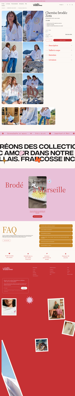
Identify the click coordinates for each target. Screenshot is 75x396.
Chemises (34, 272)
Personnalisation (14, 3)
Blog (50, 274)
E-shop (3, 3)
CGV (68, 272)
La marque (8, 3)
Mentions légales (70, 274)
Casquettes (34, 274)
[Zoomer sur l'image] (20, 38)
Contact (3, 5)
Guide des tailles (68, 34)
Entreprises (21, 3)
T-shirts (34, 269)
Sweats (34, 271)
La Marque (51, 269)
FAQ (26, 3)
